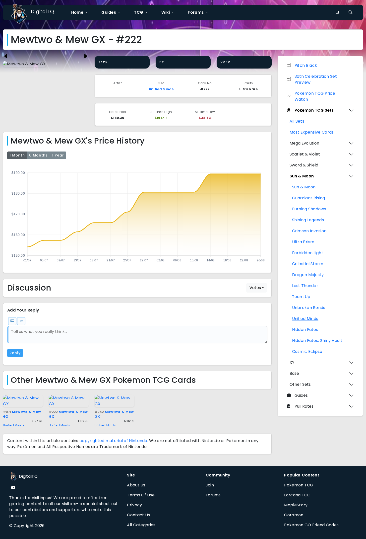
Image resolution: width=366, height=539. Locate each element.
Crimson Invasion (309, 231)
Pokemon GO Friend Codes (311, 525)
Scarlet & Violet (305, 154)
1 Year (58, 155)
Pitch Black (306, 65)
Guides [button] (109, 12)
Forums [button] (196, 12)
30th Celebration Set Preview (316, 79)
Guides (301, 395)
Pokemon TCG (298, 485)
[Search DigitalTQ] (351, 12)
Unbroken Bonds (308, 307)
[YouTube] (13, 488)
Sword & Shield (304, 165)
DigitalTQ (42, 11)
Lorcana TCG (297, 495)
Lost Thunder (305, 286)
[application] (137, 215)
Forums (213, 495)
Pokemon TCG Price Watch (315, 96)
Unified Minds (161, 89)
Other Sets (300, 384)
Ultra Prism (303, 242)
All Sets (297, 121)
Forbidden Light (307, 253)
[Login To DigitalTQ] (337, 12)
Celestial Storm (307, 264)
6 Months (38, 155)
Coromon (293, 515)
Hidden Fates (305, 329)
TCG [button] (139, 12)
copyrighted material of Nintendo (113, 441)
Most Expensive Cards (312, 132)
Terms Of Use (141, 495)
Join (210, 485)
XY (292, 362)
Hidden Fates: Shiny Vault (317, 340)
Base (294, 373)
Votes (255, 288)
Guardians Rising (308, 198)
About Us (136, 485)
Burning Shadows (309, 209)
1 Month (17, 155)
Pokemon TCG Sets (314, 110)
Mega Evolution (304, 143)
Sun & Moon (302, 176)
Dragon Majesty (308, 275)
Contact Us (138, 515)
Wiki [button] (166, 12)
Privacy (134, 505)
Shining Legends (308, 220)
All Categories (141, 525)
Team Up (301, 297)
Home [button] (78, 12)
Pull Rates (304, 406)
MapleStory (295, 505)
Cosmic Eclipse (307, 351)
